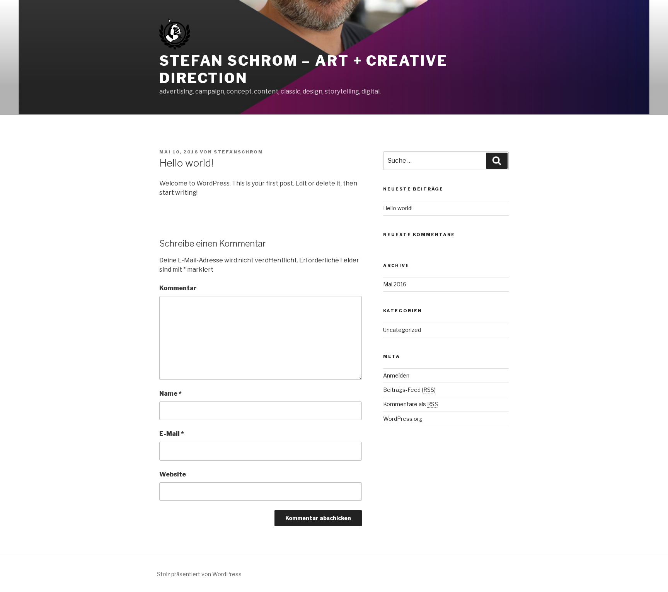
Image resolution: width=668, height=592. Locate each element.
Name (170, 393)
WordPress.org (403, 418)
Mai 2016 (394, 284)
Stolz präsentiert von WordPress (199, 574)
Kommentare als (410, 404)
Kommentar (178, 288)
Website (172, 474)
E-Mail (171, 433)
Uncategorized (402, 330)
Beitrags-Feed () (409, 389)
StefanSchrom (238, 152)
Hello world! (397, 208)
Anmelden (396, 375)
